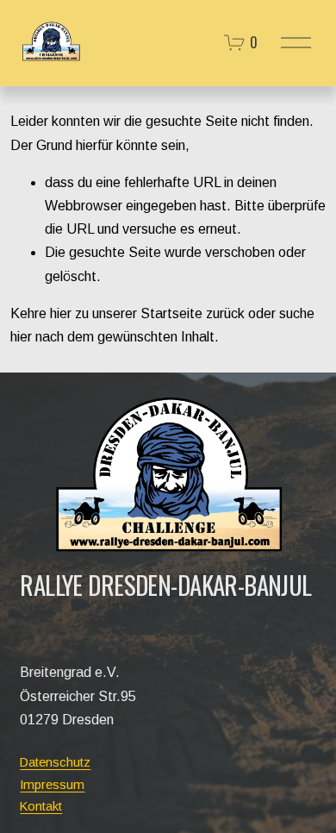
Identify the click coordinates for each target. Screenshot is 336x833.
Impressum (52, 784)
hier (61, 313)
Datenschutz (55, 762)
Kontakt (41, 806)
